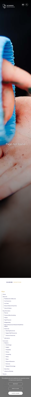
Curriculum (5, 341)
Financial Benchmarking (10, 315)
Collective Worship (8, 371)
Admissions (7, 338)
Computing (8, 354)
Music (7, 359)
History (7, 352)
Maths (7, 356)
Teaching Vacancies (10, 330)
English (7, 347)
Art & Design (8, 345)
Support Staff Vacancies (11, 333)
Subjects (6, 343)
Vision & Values (7, 308)
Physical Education (10, 361)
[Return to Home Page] (9, 6)
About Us (5, 296)
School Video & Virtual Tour (10, 305)
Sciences (8, 363)
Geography (8, 349)
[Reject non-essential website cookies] (15, 388)
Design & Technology (10, 366)
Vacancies (6, 328)
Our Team (6, 303)
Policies (6, 313)
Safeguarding (7, 322)
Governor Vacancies (10, 335)
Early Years (6, 369)
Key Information (6, 311)
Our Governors (7, 301)
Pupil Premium (7, 320)
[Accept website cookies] (15, 393)
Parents (4, 374)
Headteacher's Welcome (10, 298)
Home (4, 294)
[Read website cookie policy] (15, 384)
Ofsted (5, 317)
